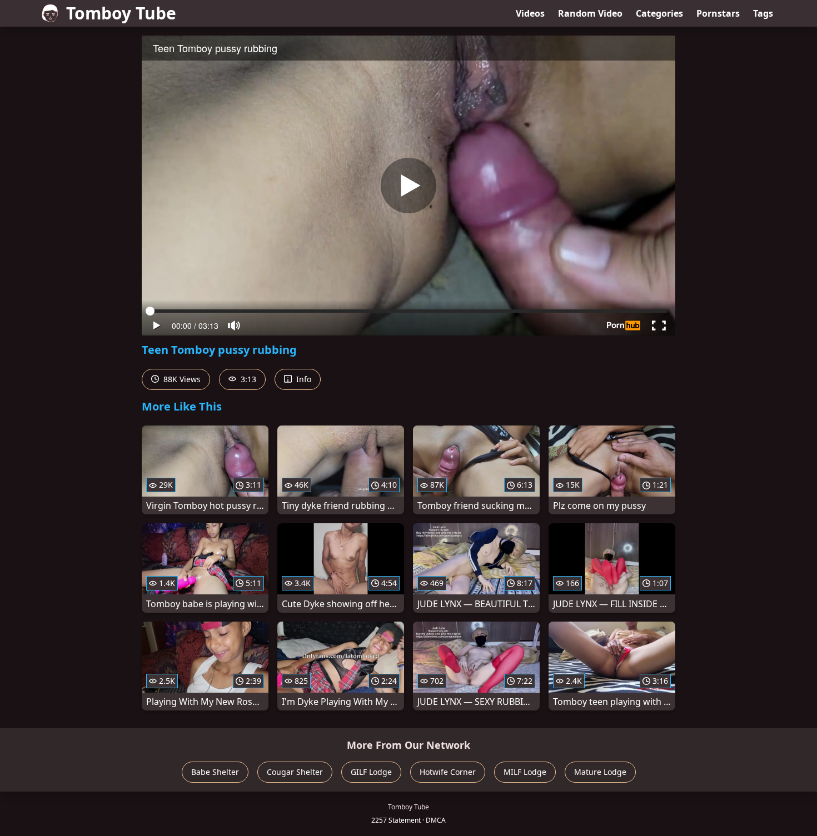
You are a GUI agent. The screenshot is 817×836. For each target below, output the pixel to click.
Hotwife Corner (448, 772)
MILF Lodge (525, 772)
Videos (530, 13)
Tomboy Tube (121, 13)
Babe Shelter (215, 772)
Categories (659, 13)
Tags (763, 13)
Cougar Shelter (295, 772)
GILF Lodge (371, 772)
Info (302, 379)
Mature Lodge (600, 772)
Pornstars (718, 13)
